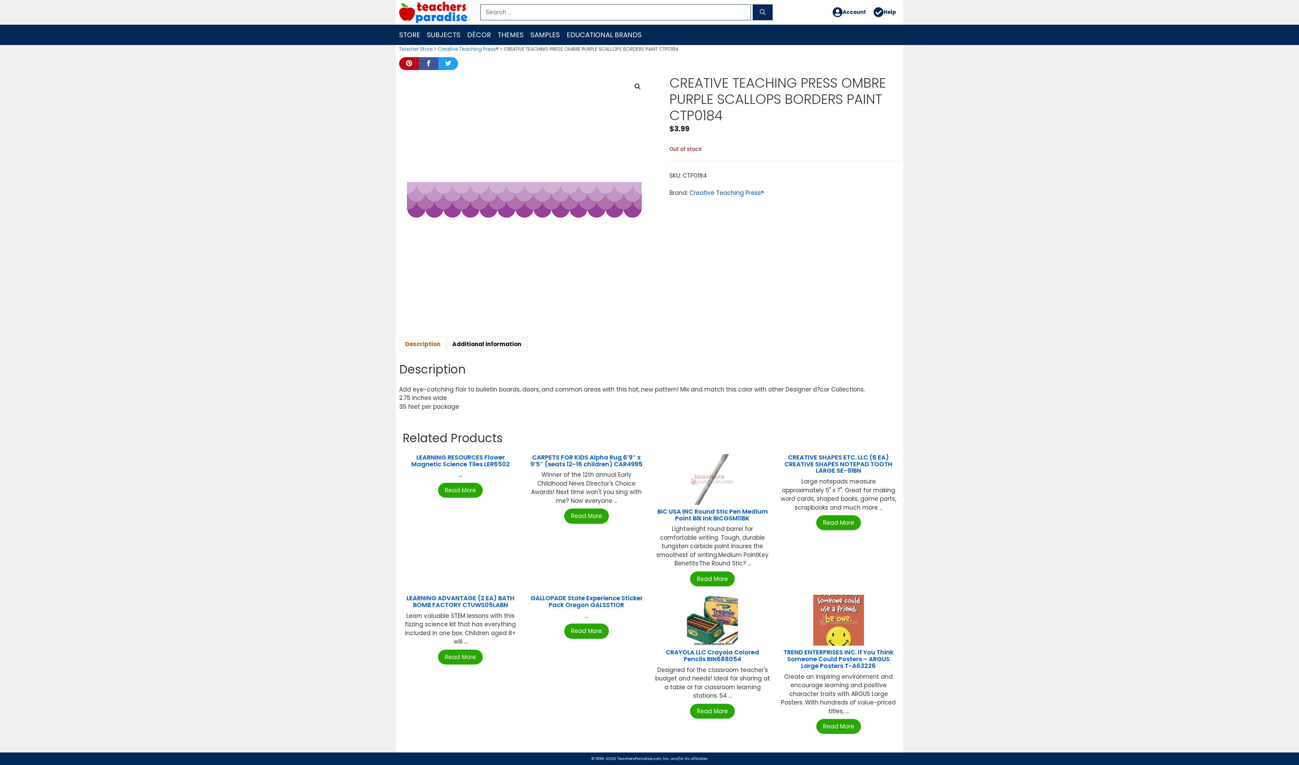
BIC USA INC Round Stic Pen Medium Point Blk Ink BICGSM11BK (712, 514)
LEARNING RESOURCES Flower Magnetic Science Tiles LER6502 (460, 460)
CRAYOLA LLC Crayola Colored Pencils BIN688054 (712, 655)
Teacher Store (416, 49)
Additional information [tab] (486, 344)
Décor (479, 35)
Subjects (443, 35)
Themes (511, 35)
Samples (545, 35)
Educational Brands (604, 35)
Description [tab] (422, 344)
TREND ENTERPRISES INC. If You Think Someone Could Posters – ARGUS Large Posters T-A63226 (838, 659)
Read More (460, 490)
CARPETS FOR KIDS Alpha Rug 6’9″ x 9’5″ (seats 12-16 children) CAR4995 (586, 460)
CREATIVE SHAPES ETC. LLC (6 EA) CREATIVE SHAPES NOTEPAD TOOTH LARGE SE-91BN (838, 464)
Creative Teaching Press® (468, 49)
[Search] (763, 12)
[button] (638, 87)
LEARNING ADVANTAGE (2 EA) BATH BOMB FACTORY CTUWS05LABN (461, 601)
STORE (409, 35)
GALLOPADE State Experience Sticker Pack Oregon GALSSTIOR (586, 601)
